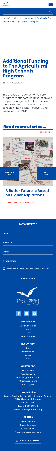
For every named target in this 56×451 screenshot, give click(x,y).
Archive (28, 355)
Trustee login (30, 440)
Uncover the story (19, 202)
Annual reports (28, 336)
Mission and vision (28, 325)
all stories (45, 132)
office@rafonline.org (32, 409)
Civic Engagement (28, 381)
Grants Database (28, 425)
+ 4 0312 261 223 (30, 402)
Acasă (6, 18)
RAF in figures (28, 384)
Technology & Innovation (28, 377)
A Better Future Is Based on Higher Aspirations (27, 193)
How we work (28, 370)
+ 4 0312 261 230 (30, 406)
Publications (28, 351)
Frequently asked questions (28, 432)
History (28, 332)
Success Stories (28, 428)
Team (28, 329)
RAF (7, 82)
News (28, 348)
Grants (17, 18)
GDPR (28, 358)
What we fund (28, 421)
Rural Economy (28, 374)
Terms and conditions (29, 269)
